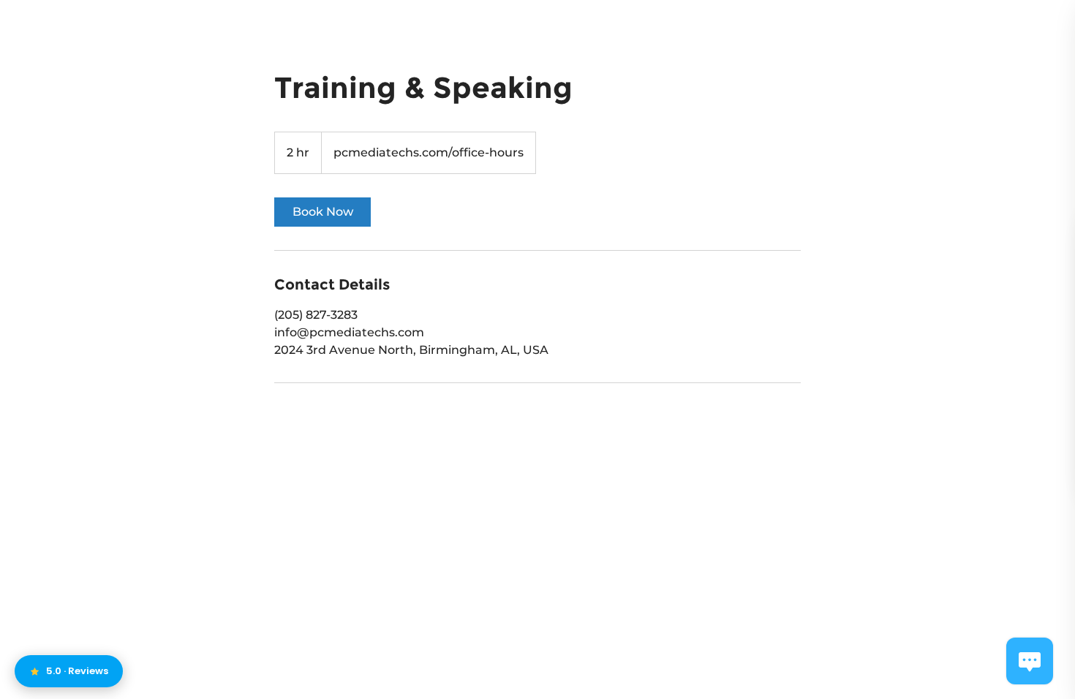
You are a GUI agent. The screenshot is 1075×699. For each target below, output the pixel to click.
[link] (322, 212)
